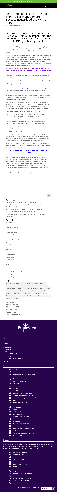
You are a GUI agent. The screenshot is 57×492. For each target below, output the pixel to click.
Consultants (44, 286)
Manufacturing (10, 257)
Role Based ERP (44, 293)
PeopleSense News (11, 262)
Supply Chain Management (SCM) (14, 272)
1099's (7, 283)
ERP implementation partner (35, 55)
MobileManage (10, 259)
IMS (13, 290)
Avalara (8, 230)
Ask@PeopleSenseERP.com (13, 314)
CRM (7, 237)
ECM (28, 288)
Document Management (12, 240)
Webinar (18, 298)
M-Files (8, 252)
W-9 (14, 298)
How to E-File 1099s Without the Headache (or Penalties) (21, 211)
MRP (21, 293)
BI (44, 283)
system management (46, 295)
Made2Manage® (10, 254)
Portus (7, 264)
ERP (7, 242)
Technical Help (9, 298)
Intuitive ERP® (9, 247)
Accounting (9, 222)
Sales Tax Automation (15, 295)
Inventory (24, 290)
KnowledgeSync (10, 249)
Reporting (37, 293)
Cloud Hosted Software (36, 286)
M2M (36, 290)
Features (42, 288)
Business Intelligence (11, 235)
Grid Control (9, 245)
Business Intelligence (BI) (11, 286)
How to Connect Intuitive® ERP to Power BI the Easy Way (21, 202)
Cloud (24, 286)
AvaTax (36, 283)
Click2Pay (19, 286)
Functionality (47, 288)
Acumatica (8, 225)
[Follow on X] (7, 361)
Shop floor (24, 295)
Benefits (41, 283)
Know (28, 290)
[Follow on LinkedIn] (4, 361)
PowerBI (8, 267)
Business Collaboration (12, 232)
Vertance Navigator (11, 277)
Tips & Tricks (9, 274)
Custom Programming (10, 288)
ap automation (27, 283)
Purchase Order (31, 293)
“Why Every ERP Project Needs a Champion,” (26, 89)
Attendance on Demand (12, 227)
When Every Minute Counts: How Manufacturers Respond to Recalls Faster (25, 209)
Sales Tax (8, 269)
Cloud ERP (28, 286)
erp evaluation (36, 288)
